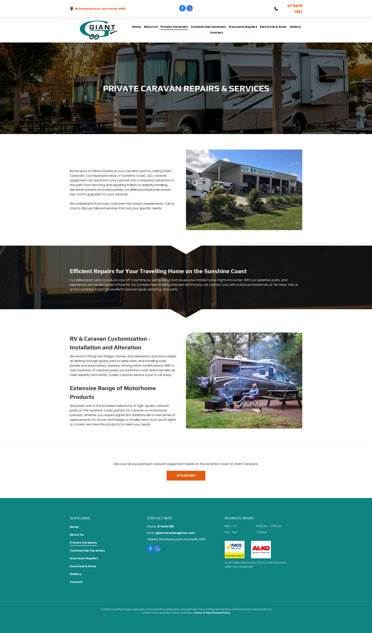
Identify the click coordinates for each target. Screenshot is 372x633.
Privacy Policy (221, 612)
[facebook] (182, 8)
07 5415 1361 (165, 526)
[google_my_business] (189, 8)
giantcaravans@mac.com (175, 533)
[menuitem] (135, 27)
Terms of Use (202, 612)
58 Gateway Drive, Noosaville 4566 (100, 9)
